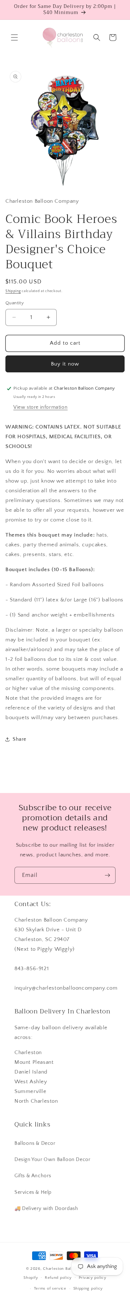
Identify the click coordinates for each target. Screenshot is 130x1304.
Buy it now (65, 364)
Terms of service (50, 1288)
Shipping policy (88, 1288)
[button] (14, 37)
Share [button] (19, 739)
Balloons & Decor (35, 1143)
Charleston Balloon (61, 1269)
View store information (40, 407)
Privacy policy (93, 1278)
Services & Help (33, 1192)
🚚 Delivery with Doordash (46, 1208)
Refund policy (58, 1278)
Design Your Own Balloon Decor (52, 1159)
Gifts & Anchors (32, 1176)
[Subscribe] (107, 875)
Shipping (13, 291)
